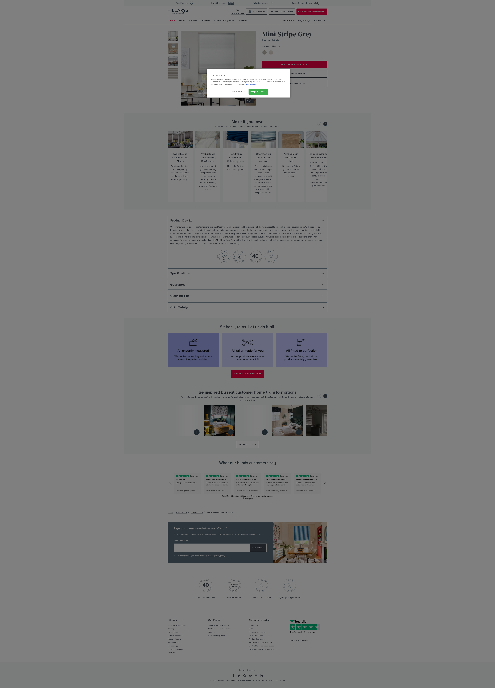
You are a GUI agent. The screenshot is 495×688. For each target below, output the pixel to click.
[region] (248, 83)
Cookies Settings (238, 92)
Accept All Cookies (258, 92)
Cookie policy (251, 84)
